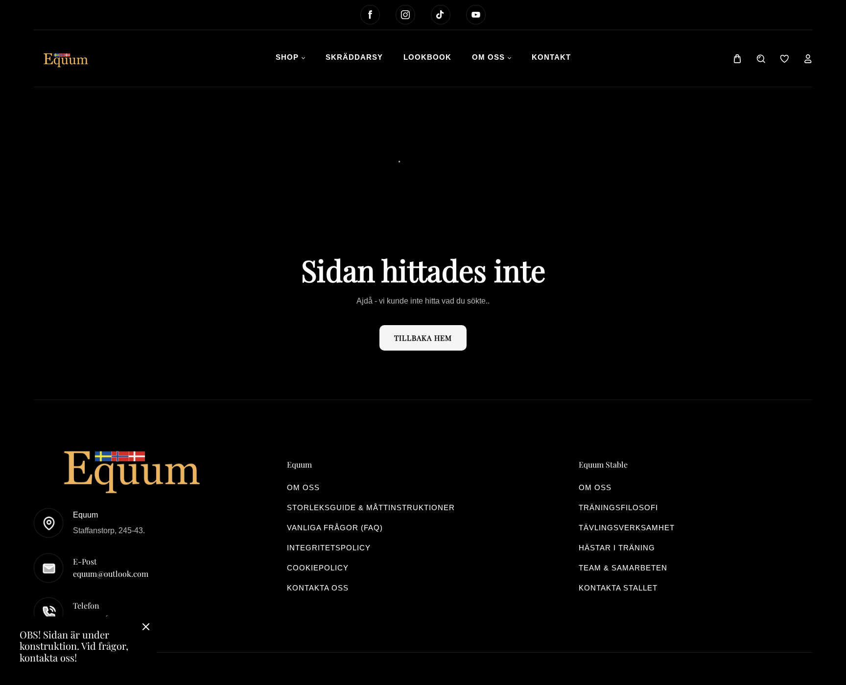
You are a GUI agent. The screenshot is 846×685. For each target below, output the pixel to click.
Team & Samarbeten (623, 568)
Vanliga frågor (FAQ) (335, 527)
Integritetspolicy (329, 547)
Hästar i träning (617, 547)
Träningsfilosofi (618, 507)
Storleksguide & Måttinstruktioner (371, 507)
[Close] (145, 627)
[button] (737, 58)
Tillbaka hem (423, 338)
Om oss (303, 487)
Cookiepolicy (318, 568)
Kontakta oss (318, 588)
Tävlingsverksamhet (627, 527)
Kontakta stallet (618, 588)
